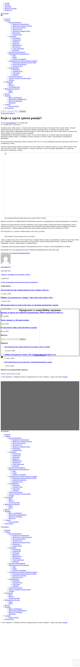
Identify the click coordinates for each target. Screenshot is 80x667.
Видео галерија (14, 106)
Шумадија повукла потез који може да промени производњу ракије (29, 305)
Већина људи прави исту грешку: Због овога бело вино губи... (27, 298)
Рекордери (12, 103)
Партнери (8, 6)
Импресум (8, 10)
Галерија (7, 104)
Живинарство (17, 45)
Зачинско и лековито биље (21, 31)
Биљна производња (15, 22)
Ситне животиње (18, 48)
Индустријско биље (19, 27)
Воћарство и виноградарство (22, 26)
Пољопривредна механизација (19, 54)
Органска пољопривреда (17, 52)
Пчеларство (16, 47)
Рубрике (7, 20)
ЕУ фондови (9, 82)
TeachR (65, 377)
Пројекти (8, 96)
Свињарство (16, 40)
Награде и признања (15, 101)
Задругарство (9, 108)
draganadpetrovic (11, 123)
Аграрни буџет (17, 71)
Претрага (22, 111)
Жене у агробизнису (15, 97)
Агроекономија (14, 68)
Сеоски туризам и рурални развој (20, 78)
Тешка (14, 57)
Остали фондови (14, 87)
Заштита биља (17, 34)
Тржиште (15, 75)
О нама (7, 3)
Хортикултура (17, 29)
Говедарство (16, 38)
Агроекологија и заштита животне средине (23, 61)
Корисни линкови (11, 8)
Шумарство (16, 33)
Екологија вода (17, 66)
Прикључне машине (19, 59)
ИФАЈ (11, 92)
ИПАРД (11, 85)
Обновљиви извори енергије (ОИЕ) (24, 62)
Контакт (7, 5)
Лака (14, 55)
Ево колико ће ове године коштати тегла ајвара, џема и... (25, 290)
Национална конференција (17, 99)
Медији (7, 94)
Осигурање (16, 73)
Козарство (15, 43)
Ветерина (15, 50)
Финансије (16, 69)
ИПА (10, 83)
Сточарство (12, 36)
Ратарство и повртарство (20, 24)
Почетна (7, 19)
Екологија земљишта (19, 64)
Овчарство (16, 41)
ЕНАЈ (10, 90)
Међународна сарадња (12, 89)
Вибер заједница (40, 355)
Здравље (11, 80)
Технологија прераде (15, 76)
